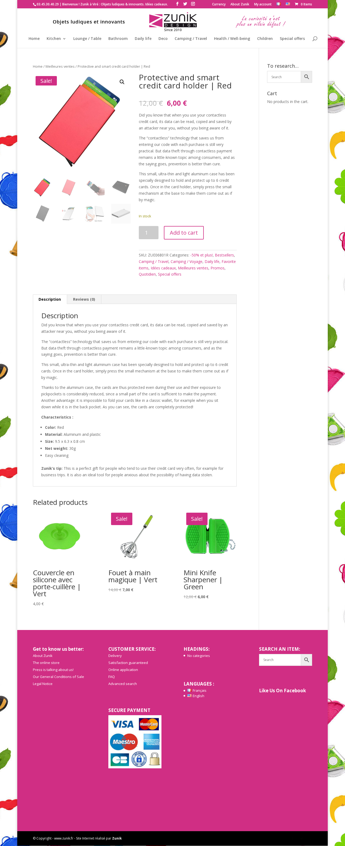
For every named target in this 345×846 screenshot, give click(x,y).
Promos (218, 267)
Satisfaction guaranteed (128, 662)
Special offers (292, 39)
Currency (219, 4)
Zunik (117, 838)
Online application (123, 669)
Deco (163, 39)
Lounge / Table (87, 39)
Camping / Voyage (186, 261)
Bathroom (118, 39)
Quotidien (147, 274)
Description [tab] (50, 299)
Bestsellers (224, 255)
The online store (46, 662)
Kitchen (54, 39)
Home (34, 39)
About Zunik (239, 4)
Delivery (115, 655)
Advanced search (122, 683)
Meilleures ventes (60, 66)
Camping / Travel (191, 39)
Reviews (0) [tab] (84, 299)
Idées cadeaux (163, 267)
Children (265, 39)
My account (263, 4)
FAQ (111, 676)
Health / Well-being (232, 39)
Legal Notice (43, 683)
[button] (122, 82)
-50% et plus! (201, 255)
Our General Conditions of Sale (58, 676)
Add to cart (184, 232)
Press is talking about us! (53, 669)
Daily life (143, 39)
